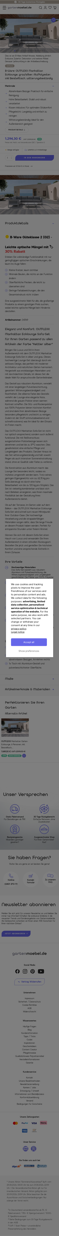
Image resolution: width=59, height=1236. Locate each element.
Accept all (28, 642)
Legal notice (18, 631)
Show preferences (29, 650)
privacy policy (18, 628)
